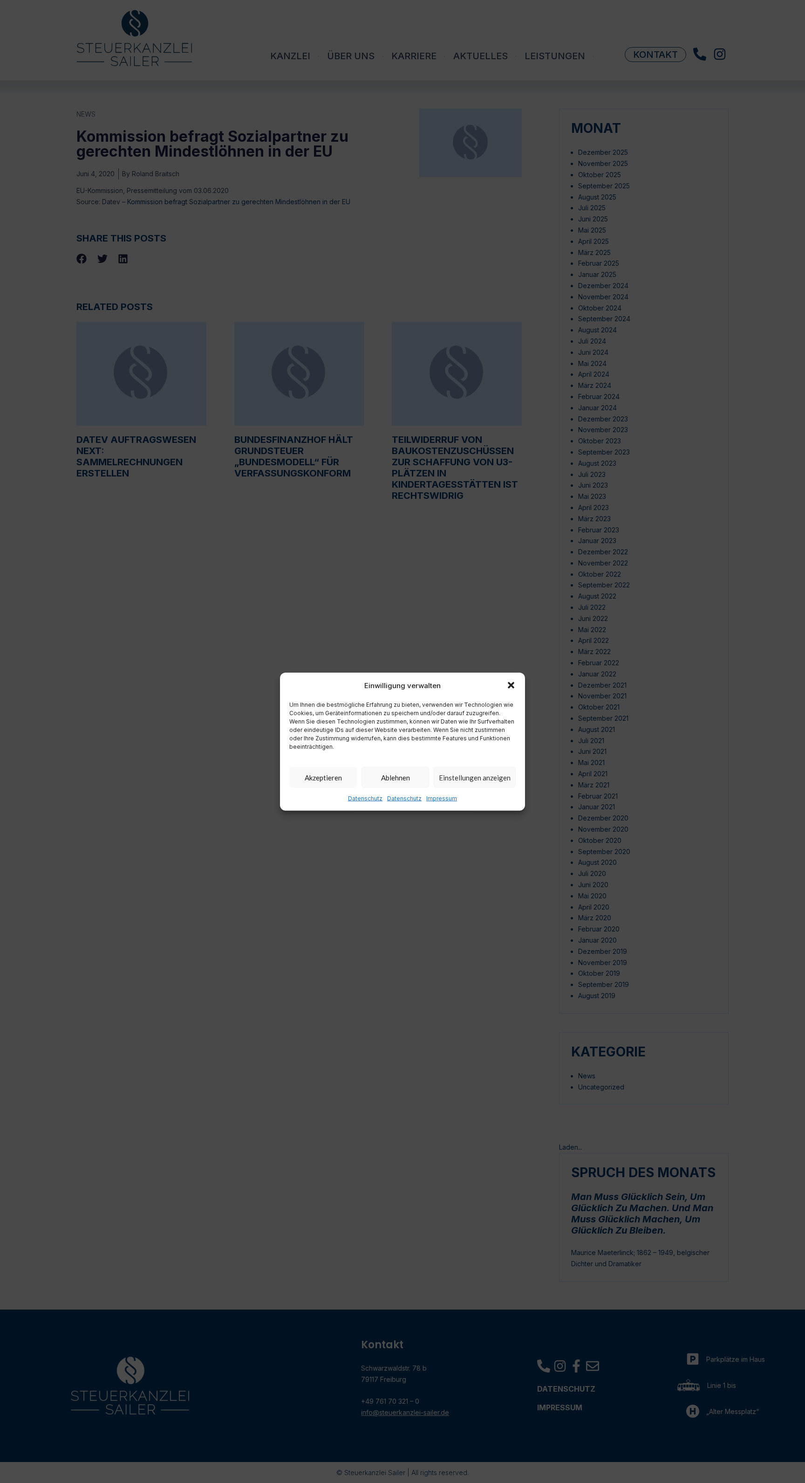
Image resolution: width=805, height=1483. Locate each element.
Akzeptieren (323, 777)
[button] (511, 685)
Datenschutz (365, 798)
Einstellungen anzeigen (475, 777)
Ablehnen (395, 777)
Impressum (441, 798)
